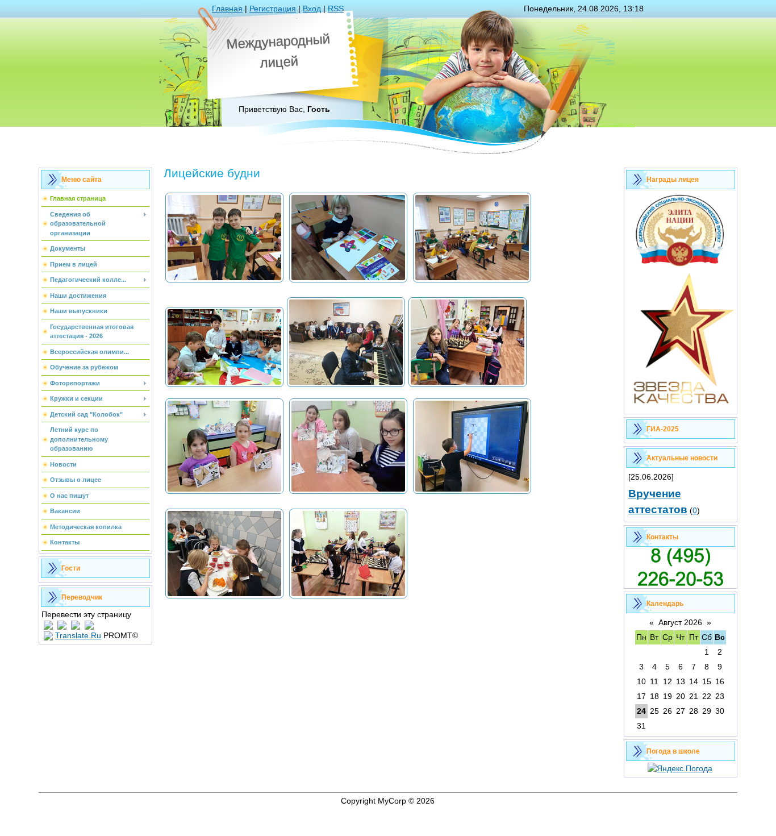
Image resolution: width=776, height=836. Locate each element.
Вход (312, 8)
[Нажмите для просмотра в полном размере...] (224, 281)
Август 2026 (680, 622)
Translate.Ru (78, 635)
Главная (227, 8)
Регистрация (272, 8)
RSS (336, 8)
